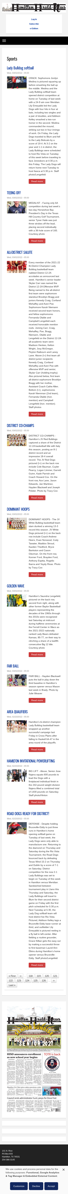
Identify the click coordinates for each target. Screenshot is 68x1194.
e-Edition (34, 28)
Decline (36, 1186)
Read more (38, 182)
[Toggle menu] (3, 39)
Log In (34, 19)
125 (36, 980)
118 (31, 976)
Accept (51, 1186)
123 (20, 980)
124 (28, 980)
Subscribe (34, 24)
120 (48, 976)
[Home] (34, 10)
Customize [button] (18, 1186)
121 (56, 976)
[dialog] (34, 1180)
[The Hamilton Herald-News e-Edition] (33, 1114)
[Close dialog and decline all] (63, 1169)
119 (39, 976)
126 (44, 980)
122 (11, 980)
